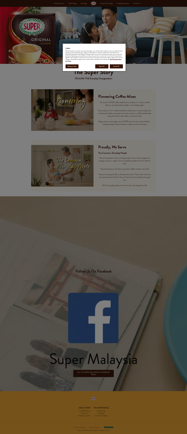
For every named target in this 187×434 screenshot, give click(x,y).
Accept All (116, 66)
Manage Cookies (72, 66)
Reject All (102, 66)
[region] (94, 57)
